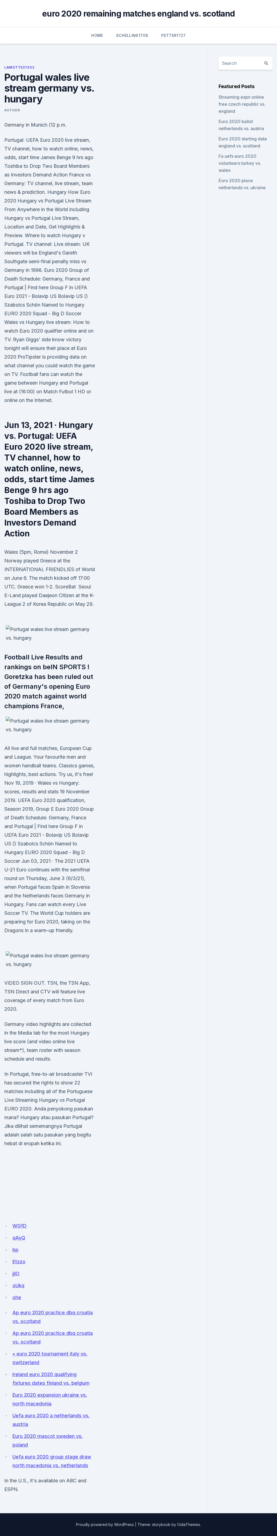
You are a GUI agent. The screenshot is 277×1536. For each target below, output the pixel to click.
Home (97, 35)
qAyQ (18, 1238)
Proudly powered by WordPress (105, 1524)
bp (15, 1249)
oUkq (18, 1285)
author (12, 110)
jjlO (15, 1273)
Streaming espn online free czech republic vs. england (242, 104)
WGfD (19, 1226)
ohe (16, 1297)
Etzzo (18, 1261)
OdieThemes (188, 1524)
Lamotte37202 (19, 67)
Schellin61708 (132, 35)
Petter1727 (173, 35)
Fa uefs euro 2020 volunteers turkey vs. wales (240, 163)
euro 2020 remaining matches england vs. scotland (138, 13)
